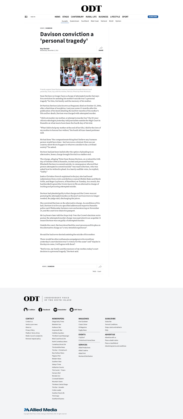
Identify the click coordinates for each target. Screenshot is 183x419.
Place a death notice (111, 340)
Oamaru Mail (56, 373)
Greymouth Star (57, 330)
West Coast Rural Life (59, 339)
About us (28, 327)
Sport (125, 16)
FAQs (106, 330)
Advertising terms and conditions (115, 346)
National (104, 21)
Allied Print (82, 353)
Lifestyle (115, 16)
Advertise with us (110, 337)
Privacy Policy (30, 330)
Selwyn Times (56, 364)
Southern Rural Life (58, 393)
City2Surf (82, 337)
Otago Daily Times (58, 321)
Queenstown (74, 21)
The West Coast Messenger (60, 336)
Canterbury (77, 16)
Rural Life (91, 16)
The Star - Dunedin (58, 387)
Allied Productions (84, 348)
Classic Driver (83, 324)
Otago (65, 16)
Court (99, 271)
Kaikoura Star (56, 327)
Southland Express (58, 399)
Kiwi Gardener (83, 321)
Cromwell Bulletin (58, 379)
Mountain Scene (57, 381)
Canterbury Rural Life (59, 344)
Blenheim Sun (56, 324)
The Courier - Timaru (58, 370)
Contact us (29, 321)
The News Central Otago (60, 384)
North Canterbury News (59, 341)
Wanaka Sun (56, 376)
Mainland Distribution (86, 356)
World (111, 21)
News (57, 16)
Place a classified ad (111, 343)
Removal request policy (33, 339)
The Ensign (55, 396)
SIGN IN (33, 17)
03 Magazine (83, 327)
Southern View (56, 361)
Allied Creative (83, 350)
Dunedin (65, 21)
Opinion (118, 21)
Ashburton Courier (58, 367)
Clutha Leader (56, 390)
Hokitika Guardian (58, 333)
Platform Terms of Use (33, 333)
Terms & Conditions (111, 324)
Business (103, 16)
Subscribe (153, 17)
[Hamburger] (26, 16)
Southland (85, 21)
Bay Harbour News (58, 353)
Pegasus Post (56, 356)
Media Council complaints (34, 336)
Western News (56, 359)
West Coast (95, 21)
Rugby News (83, 330)
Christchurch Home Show (87, 340)
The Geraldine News (58, 347)
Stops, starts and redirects (113, 327)
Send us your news (31, 324)
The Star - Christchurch (59, 350)
